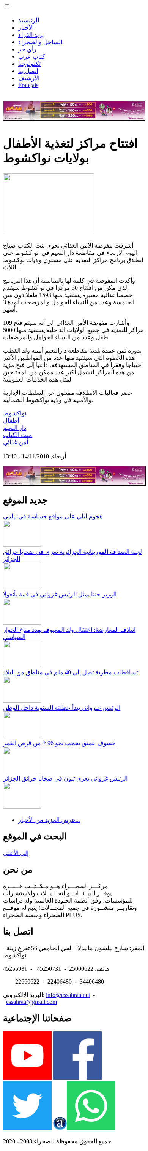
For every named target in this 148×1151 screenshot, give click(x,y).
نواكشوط (14, 413)
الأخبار (26, 27)
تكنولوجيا (29, 63)
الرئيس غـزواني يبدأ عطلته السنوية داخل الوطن (61, 707)
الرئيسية (28, 20)
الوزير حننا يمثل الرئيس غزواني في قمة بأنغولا (60, 594)
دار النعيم (14, 427)
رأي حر (27, 49)
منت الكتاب (17, 435)
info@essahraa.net (68, 995)
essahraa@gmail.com (31, 1001)
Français (28, 85)
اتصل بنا (28, 71)
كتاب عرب (31, 56)
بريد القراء (31, 35)
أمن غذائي (15, 442)
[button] (7, 6)
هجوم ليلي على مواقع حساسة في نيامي (52, 516)
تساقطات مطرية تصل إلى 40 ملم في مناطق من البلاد (70, 672)
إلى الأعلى (15, 853)
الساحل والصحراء (40, 42)
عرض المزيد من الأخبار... (49, 820)
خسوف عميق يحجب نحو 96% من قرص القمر (59, 743)
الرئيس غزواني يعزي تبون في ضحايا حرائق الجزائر (65, 778)
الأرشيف (28, 78)
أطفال (11, 420)
